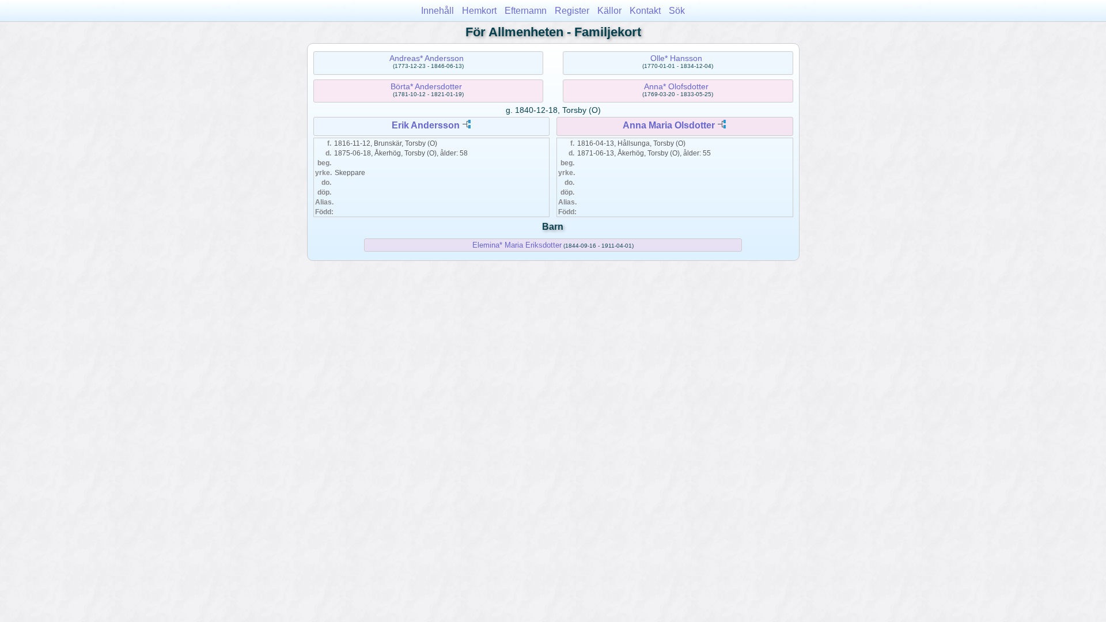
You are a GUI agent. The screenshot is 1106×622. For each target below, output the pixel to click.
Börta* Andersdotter (426, 86)
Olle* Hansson (676, 58)
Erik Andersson (426, 125)
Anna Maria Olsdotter (669, 125)
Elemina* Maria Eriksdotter (517, 245)
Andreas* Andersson (426, 58)
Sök (677, 11)
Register (572, 11)
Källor (609, 11)
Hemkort (479, 11)
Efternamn (526, 11)
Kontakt (645, 11)
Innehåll (437, 11)
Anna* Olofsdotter (676, 86)
